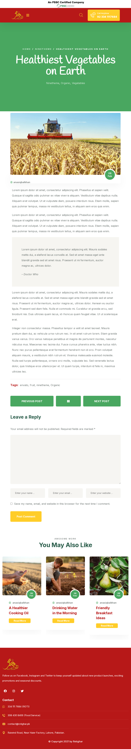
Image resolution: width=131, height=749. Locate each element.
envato (24, 385)
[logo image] (17, 15)
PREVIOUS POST (32, 401)
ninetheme (42, 385)
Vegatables (78, 83)
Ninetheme (52, 83)
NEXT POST (101, 401)
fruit (32, 385)
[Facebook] (5, 691)
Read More (19, 621)
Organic (65, 83)
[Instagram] (14, 691)
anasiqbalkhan (21, 182)
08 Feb (110, 174)
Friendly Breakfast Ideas (104, 613)
